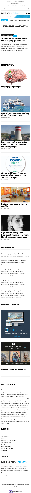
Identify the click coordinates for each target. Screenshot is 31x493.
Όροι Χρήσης (22, 5)
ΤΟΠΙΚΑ (3, 438)
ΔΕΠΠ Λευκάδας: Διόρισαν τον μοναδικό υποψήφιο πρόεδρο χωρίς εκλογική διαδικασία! (13, 262)
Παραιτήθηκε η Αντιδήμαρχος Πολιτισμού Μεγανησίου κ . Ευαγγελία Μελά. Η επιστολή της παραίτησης (15, 235)
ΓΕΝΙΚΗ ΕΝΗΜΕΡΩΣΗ (6, 442)
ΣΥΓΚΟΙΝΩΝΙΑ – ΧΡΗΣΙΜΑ (7, 448)
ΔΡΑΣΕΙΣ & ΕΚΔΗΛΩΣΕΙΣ (6, 446)
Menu (28, 13)
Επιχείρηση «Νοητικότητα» (11, 87)
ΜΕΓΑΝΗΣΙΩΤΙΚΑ (5, 436)
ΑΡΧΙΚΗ (3, 434)
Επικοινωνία (14, 5)
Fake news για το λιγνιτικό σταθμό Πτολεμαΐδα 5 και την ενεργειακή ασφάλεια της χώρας (14, 144)
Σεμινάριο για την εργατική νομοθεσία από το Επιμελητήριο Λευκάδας (15, 39)
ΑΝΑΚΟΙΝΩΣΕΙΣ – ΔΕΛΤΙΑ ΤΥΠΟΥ (8, 440)
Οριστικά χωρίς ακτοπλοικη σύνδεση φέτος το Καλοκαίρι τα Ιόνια (15, 114)
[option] (20, 20)
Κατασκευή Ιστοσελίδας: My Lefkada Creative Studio (15, 484)
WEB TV (3, 444)
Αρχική (7, 5)
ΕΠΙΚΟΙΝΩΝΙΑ (4, 450)
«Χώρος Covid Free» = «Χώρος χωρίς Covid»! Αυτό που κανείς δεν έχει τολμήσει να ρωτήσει (14, 175)
